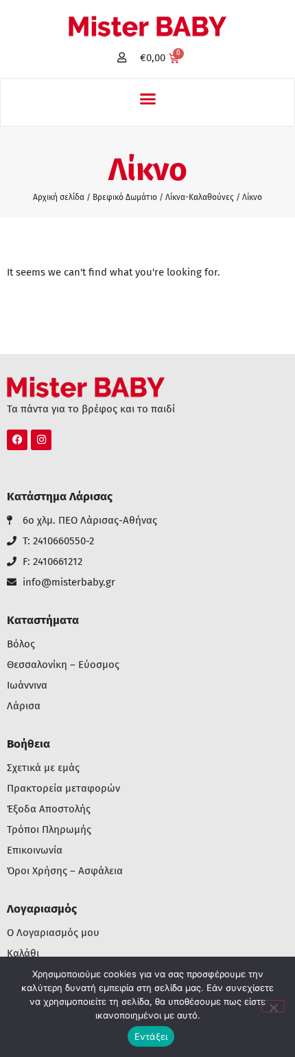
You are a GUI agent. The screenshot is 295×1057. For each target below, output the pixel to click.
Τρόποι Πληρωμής (49, 830)
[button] (147, 99)
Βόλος (21, 644)
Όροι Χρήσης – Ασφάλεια (65, 871)
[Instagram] (41, 440)
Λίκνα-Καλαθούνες (199, 197)
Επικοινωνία (34, 850)
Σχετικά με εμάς (43, 768)
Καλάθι (23, 953)
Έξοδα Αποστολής (49, 809)
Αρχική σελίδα (58, 197)
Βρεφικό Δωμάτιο (125, 197)
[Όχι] (273, 1006)
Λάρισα (23, 706)
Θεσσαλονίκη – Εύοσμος (63, 665)
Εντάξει (151, 1036)
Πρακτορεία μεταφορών (63, 788)
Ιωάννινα (27, 685)
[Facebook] (17, 440)
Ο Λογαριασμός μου (53, 933)
